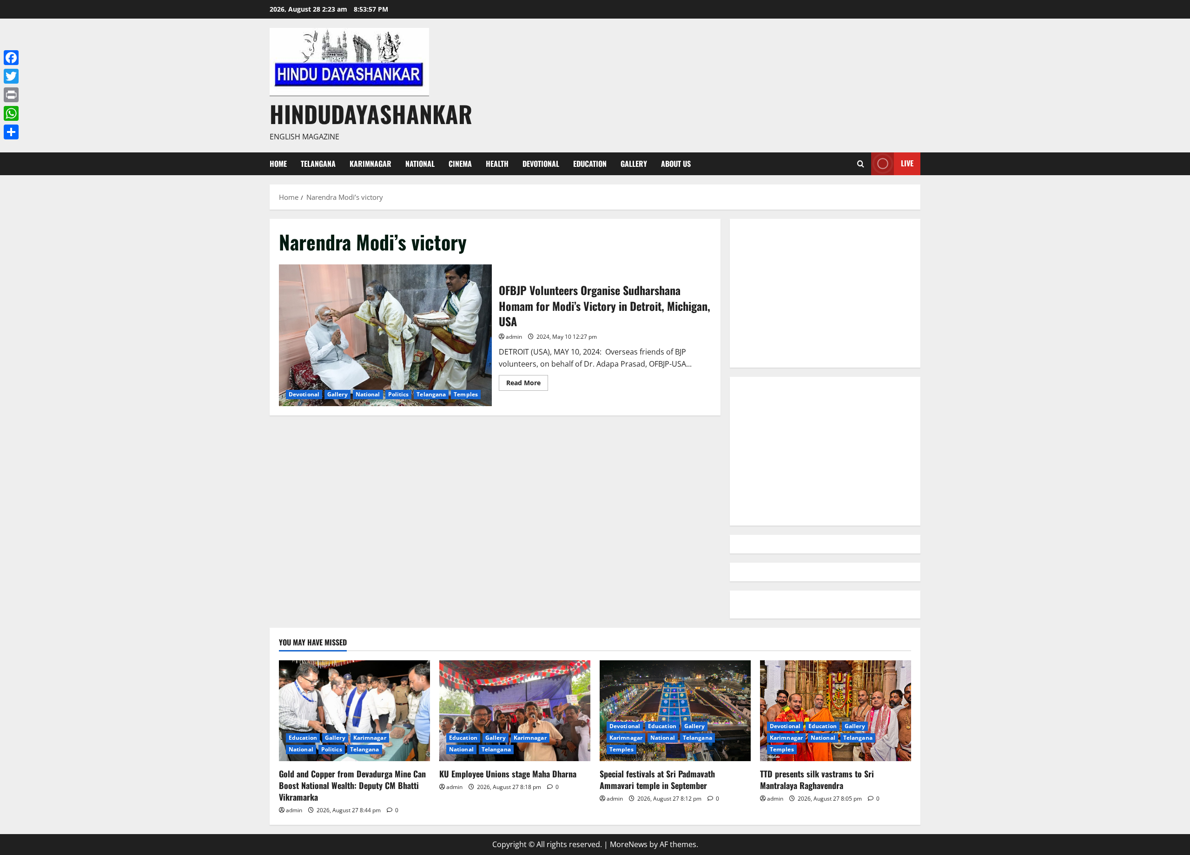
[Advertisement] (825, 293)
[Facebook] (11, 57)
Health (497, 163)
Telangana (318, 163)
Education (590, 163)
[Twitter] (11, 76)
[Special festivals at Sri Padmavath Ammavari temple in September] (675, 710)
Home (278, 163)
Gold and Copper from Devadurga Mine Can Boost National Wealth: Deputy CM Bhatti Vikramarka (352, 785)
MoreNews (629, 844)
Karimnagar (370, 163)
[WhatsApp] (11, 113)
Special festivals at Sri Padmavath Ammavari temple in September (657, 779)
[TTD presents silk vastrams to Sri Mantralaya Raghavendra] (835, 710)
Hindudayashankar (371, 113)
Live (907, 163)
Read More (527, 384)
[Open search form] (860, 164)
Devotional (540, 163)
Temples (466, 394)
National (420, 163)
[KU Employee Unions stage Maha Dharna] (514, 710)
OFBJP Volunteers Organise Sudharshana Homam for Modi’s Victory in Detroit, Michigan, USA (385, 335)
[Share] (11, 132)
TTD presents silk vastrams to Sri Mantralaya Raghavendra (817, 779)
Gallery (634, 163)
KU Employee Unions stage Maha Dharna (507, 774)
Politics (398, 394)
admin (514, 337)
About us (676, 163)
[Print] (11, 95)
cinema (460, 163)
